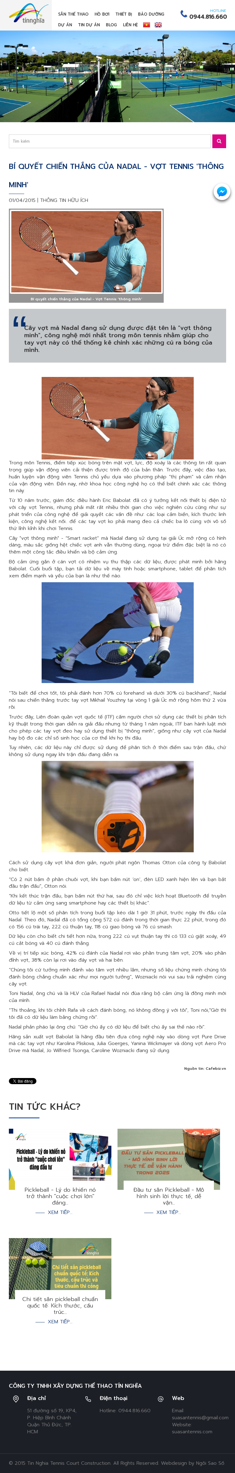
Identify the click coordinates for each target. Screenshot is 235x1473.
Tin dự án (89, 25)
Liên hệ (130, 25)
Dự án (65, 25)
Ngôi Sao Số (210, 1463)
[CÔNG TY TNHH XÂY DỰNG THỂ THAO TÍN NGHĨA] (29, 13)
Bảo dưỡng (151, 14)
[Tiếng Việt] (146, 25)
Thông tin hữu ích (64, 200)
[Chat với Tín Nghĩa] (222, 191)
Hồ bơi (102, 14)
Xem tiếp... (60, 1212)
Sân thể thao (73, 14)
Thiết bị (123, 14)
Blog (111, 25)
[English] (158, 25)
